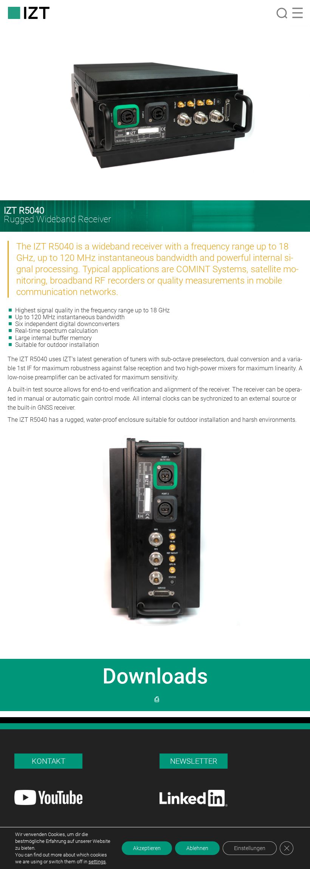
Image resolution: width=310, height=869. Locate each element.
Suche (281, 13)
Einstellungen (249, 848)
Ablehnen (197, 848)
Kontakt (48, 761)
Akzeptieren (147, 848)
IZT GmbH (28, 13)
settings (97, 861)
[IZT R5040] (155, 113)
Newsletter (193, 761)
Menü (297, 13)
